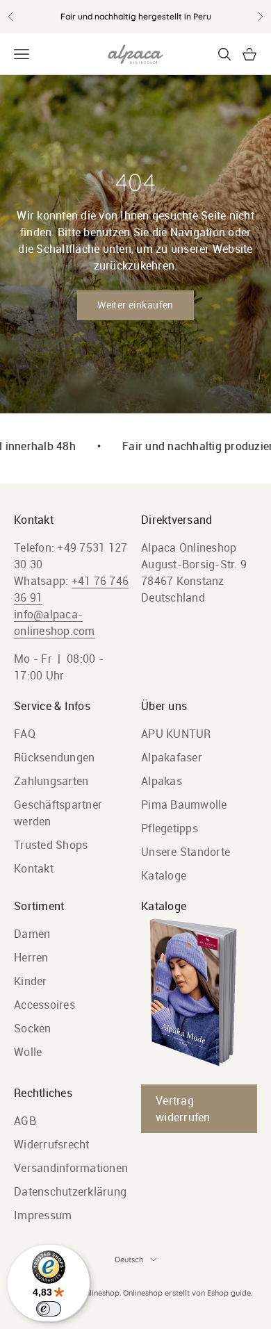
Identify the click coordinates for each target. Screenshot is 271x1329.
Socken (32, 1028)
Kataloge (163, 875)
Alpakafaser (171, 757)
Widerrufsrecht (52, 1144)
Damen (32, 933)
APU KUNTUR (176, 733)
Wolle (28, 1051)
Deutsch (129, 1259)
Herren (31, 957)
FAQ (24, 733)
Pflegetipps (169, 828)
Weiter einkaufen (135, 305)
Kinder (30, 981)
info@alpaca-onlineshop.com (54, 622)
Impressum (43, 1215)
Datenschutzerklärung (70, 1191)
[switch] (48, 1308)
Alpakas (161, 781)
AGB (25, 1120)
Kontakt (34, 868)
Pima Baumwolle (184, 804)
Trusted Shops (51, 844)
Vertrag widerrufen (183, 1109)
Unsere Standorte (185, 851)
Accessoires (44, 1004)
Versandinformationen (71, 1167)
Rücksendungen (54, 757)
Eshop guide (229, 1293)
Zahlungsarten (51, 781)
